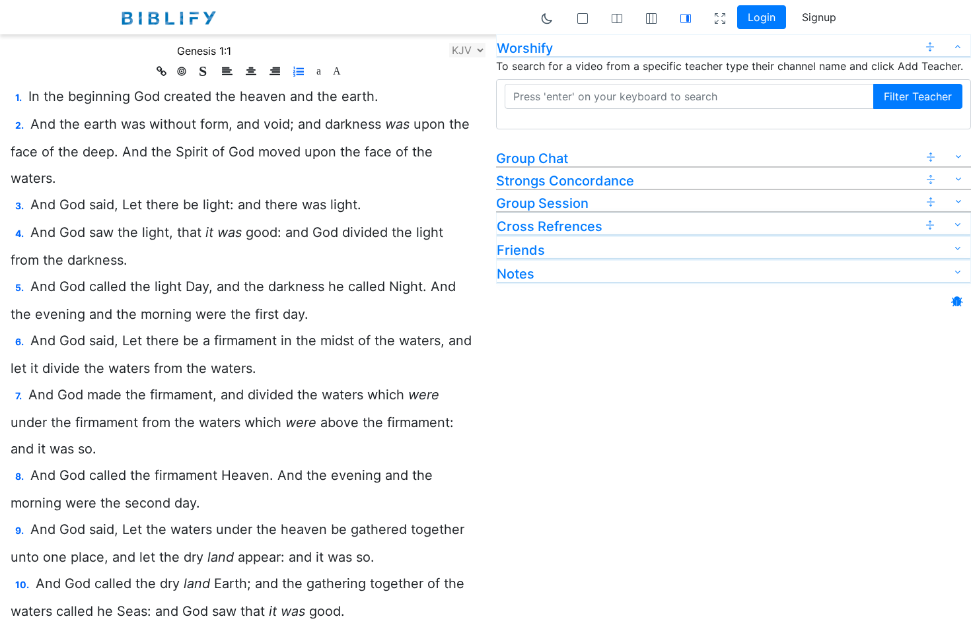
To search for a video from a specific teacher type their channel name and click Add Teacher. (729, 66)
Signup (819, 17)
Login (761, 17)
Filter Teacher (918, 96)
